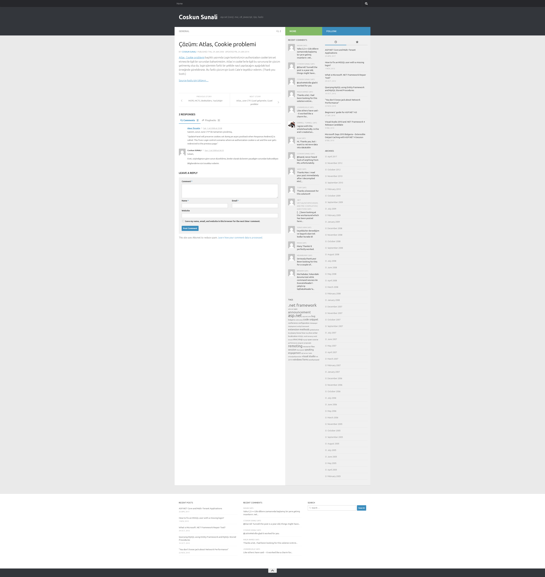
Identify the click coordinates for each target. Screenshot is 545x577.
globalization (314, 330)
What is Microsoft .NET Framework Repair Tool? (202, 527)
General (184, 31)
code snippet (310, 319)
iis (289, 333)
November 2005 (335, 424)
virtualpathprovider (295, 356)
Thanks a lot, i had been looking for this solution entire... (307, 98)
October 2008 (334, 241)
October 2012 (334, 169)
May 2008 (332, 274)
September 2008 (335, 248)
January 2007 (334, 372)
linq (307, 333)
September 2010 (335, 182)
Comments (190, 120)
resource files (309, 346)
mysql (305, 340)
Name (185, 201)
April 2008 (332, 280)
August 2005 (333, 443)
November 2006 (335, 385)
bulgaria (291, 320)
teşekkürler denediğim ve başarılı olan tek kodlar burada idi (308, 233)
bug (313, 316)
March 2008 (333, 287)
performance (292, 343)
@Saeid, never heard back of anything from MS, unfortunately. (307, 160)
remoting (295, 346)
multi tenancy (308, 336)
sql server (304, 353)
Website (186, 210)
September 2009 (335, 202)
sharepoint (300, 350)
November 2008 (335, 235)
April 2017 (332, 156)
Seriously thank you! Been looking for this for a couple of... (307, 261)
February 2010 (334, 189)
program (301, 343)
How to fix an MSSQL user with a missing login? (201, 518)
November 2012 (335, 163)
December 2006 (335, 378)
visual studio (309, 356)
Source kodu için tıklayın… (193, 80)
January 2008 (334, 300)
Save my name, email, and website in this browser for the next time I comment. (222, 221)
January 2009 (334, 222)
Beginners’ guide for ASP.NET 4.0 (341, 112)
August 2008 (333, 254)
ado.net (291, 309)
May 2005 (332, 463)
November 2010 (335, 176)
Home (180, 3)
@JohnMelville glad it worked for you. (261, 533)
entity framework (303, 326)
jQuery (293, 333)
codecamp (299, 320)
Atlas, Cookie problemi (191, 57)
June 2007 (332, 339)
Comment (187, 181)
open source (313, 339)
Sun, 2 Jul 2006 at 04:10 (214, 150)
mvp (300, 339)
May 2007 (332, 346)
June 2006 (332, 404)
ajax (295, 309)
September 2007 (335, 326)
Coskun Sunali (198, 17)
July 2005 (332, 450)
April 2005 (332, 469)
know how (301, 333)
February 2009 (334, 215)
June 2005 (332, 456)
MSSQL (300, 336)
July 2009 (332, 209)
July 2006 (332, 398)
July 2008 (332, 261)
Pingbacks (212, 120)
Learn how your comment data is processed (240, 237)
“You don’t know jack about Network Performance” (204, 549)
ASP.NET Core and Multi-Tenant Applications (200, 508)
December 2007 (335, 306)
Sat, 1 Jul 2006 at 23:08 (212, 128)
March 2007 (333, 359)
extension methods (299, 329)
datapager (313, 323)
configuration (304, 323)
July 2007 (332, 332)
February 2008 (334, 293)
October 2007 (334, 319)
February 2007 (334, 365)
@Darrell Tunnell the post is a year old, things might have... (307, 70)
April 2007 (332, 352)
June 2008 (332, 267)
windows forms (300, 359)
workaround (314, 360)
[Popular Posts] (357, 42)
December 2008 (335, 228)
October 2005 (334, 430)
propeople (307, 343)
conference (293, 323)
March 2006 (333, 417)
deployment (292, 326)
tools (310, 353)
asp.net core (306, 316)
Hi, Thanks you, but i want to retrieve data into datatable (307, 144)
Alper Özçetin (193, 128)
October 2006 (334, 391)
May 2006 (332, 411)
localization (293, 336)
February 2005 (334, 476)
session (292, 349)
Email (235, 201)
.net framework (302, 305)
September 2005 (335, 437)
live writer (313, 333)
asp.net (295, 315)
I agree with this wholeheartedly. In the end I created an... (308, 129)
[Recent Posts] (335, 42)
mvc (295, 339)
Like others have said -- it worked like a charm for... (308, 113)
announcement (299, 312)
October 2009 (334, 195)
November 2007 (335, 313)
